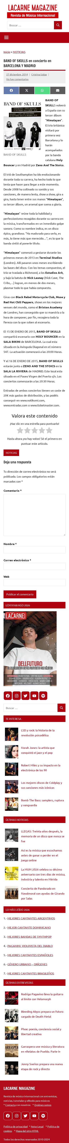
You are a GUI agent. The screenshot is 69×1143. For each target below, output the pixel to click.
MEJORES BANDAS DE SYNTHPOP (29, 936)
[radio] (20, 431)
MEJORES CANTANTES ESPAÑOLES (30, 955)
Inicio (7, 52)
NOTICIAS (19, 52)
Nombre (10, 544)
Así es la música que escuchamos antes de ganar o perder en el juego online (41, 855)
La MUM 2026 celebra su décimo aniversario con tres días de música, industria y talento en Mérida (43, 874)
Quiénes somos (42, 1104)
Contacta (10, 1104)
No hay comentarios (17, 79)
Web (6, 576)
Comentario (13, 490)
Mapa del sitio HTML (27, 1130)
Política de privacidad (16, 1126)
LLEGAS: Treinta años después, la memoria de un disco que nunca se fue (42, 836)
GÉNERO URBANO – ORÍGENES (27, 964)
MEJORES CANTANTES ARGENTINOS (31, 918)
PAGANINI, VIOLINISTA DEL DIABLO (30, 945)
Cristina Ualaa (39, 74)
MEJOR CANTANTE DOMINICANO (29, 927)
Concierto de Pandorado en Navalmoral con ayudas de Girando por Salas (42, 893)
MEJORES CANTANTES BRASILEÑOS (30, 973)
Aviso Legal (37, 1126)
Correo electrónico (17, 560)
